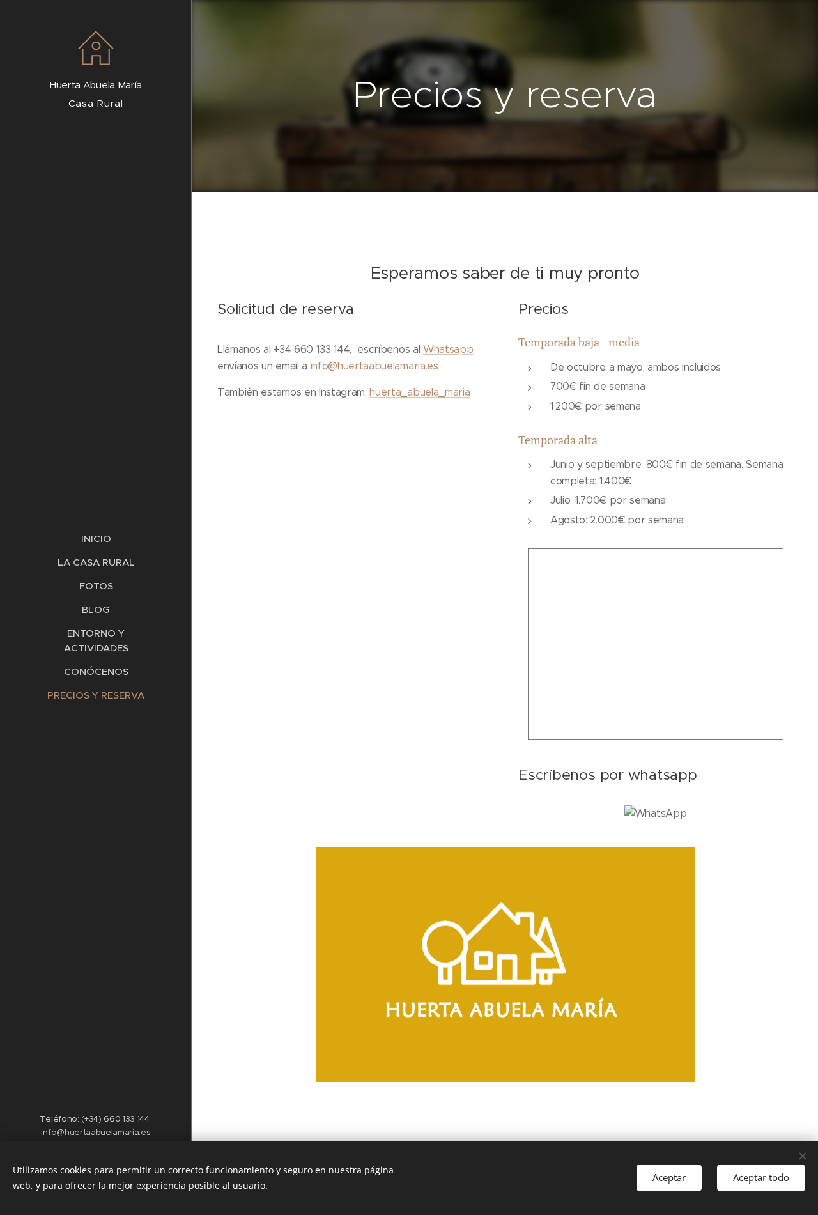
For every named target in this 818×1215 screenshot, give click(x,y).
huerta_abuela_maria (419, 392)
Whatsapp (448, 349)
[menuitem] (96, 538)
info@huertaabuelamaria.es (374, 366)
